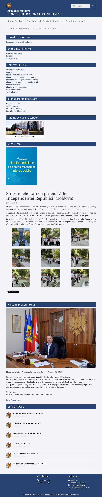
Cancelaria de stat (22, 443)
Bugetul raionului (13, 103)
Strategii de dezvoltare (15, 70)
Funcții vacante (39, 28)
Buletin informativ (13, 89)
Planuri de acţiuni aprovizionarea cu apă (22, 80)
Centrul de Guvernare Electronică (29, 463)
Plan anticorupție (13, 84)
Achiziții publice (12, 106)
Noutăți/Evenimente (14, 53)
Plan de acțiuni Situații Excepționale (20, 87)
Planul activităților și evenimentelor (20, 75)
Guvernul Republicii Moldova (26, 423)
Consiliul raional (34, 21)
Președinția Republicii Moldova (27, 433)
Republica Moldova (18, 10)
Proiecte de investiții (14, 108)
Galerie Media (11, 58)
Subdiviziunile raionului (53, 21)
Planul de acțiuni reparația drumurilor (21, 77)
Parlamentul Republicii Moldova (28, 413)
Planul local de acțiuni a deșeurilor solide (22, 82)
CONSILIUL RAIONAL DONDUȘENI (34, 14)
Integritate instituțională (15, 111)
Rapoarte (10, 72)
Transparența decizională (19, 28)
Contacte (52, 28)
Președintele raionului (75, 21)
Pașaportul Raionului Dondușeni (19, 42)
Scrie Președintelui (13, 400)
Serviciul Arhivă (12, 92)
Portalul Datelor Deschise (25, 453)
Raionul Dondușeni (16, 21)
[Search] (93, 6)
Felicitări (9, 56)
